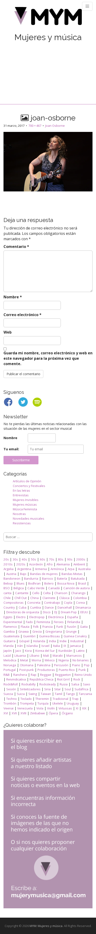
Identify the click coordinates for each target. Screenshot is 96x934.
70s (51, 559)
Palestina (43, 665)
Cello (35, 593)
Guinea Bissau (49, 636)
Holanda (39, 641)
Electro (21, 617)
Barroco (47, 578)
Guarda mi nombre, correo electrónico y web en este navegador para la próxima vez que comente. (48, 358)
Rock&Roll (10, 684)
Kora (28, 651)
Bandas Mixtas (72, 574)
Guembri (29, 636)
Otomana (26, 665)
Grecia (37, 631)
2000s (80, 559)
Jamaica (75, 646)
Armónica (57, 569)
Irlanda (8, 646)
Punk (82, 670)
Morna (36, 660)
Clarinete (48, 598)
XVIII (23, 713)
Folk (36, 626)
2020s (20, 564)
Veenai (8, 708)
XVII (14, 713)
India (52, 641)
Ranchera (20, 675)
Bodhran (34, 583)
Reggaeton (63, 675)
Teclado (26, 699)
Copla (68, 602)
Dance (49, 607)
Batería (62, 578)
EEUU (84, 612)
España (72, 617)
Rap (33, 675)
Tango (70, 694)
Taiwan (46, 694)
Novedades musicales (28, 518)
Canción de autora (76, 588)
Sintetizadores (30, 689)
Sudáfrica (81, 689)
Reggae (45, 675)
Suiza (21, 694)
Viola (39, 708)
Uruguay (73, 703)
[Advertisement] (48, 68)
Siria (47, 689)
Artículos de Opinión (27, 481)
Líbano (34, 655)
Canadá (54, 588)
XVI (5, 713)
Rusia (64, 684)
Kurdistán (65, 651)
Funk (59, 626)
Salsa (75, 684)
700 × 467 (34, 125)
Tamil (58, 694)
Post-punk (26, 670)
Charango (78, 593)
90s (69, 559)
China (34, 598)
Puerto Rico (67, 670)
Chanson (60, 593)
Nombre (12, 297)
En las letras (21, 490)
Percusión (61, 665)
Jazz (18, 651)
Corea (80, 602)
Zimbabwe (37, 713)
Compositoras (13, 602)
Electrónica (56, 617)
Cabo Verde (36, 588)
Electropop (37, 617)
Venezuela (25, 708)
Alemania (63, 564)
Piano (76, 665)
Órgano (67, 713)
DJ (55, 612)
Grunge (71, 631)
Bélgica (19, 588)
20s (6, 559)
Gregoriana (53, 631)
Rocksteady (47, 684)
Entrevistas (21, 495)
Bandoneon (11, 578)
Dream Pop (69, 612)
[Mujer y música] (48, 17)
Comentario (16, 246)
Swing (32, 694)
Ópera (53, 713)
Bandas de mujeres (44, 574)
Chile (7, 598)
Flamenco (10, 626)
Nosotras (19, 514)
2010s (8, 564)
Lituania (20, 655)
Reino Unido (83, 675)
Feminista (43, 622)
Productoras (46, 670)
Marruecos (74, 655)
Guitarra (9, 641)
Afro (50, 564)
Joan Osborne (55, 125)
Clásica (64, 598)
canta (7, 593)
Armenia (41, 569)
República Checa (41, 679)
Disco (47, 612)
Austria (11, 574)
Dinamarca (83, 607)
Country (9, 607)
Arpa (71, 569)
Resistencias (22, 523)
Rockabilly (28, 684)
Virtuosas (65, 708)
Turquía (43, 703)
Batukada (78, 578)
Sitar (57, 689)
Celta (47, 593)
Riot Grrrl (63, 679)
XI (77, 708)
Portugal (9, 670)
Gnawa (23, 631)
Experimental (12, 622)
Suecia (8, 694)
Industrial (77, 641)
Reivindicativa (16, 679)
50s (33, 559)
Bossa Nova (65, 583)
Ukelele (57, 703)
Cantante (21, 593)
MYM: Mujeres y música (46, 926)
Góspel (24, 641)
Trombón (9, 703)
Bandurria (31, 578)
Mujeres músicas (25, 504)
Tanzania (85, 694)
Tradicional (60, 699)
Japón (7, 651)
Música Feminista (25, 509)
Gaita (84, 626)
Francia (47, 626)
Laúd (7, 655)
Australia (84, 569)
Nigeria (63, 660)
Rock (76, 679)
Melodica (9, 660)
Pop (86, 665)
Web (7, 332)
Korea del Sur (45, 651)
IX (65, 646)
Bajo (23, 574)
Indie (63, 641)
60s (42, 559)
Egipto (7, 617)
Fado (29, 622)
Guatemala (11, 636)
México (50, 660)
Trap (75, 699)
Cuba (22, 607)
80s (60, 559)
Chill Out (20, 598)
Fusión (71, 626)
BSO (6, 588)
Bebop (8, 583)
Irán (20, 646)
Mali (46, 655)
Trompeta (27, 703)
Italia (56, 646)
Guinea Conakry (75, 636)
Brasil (82, 583)
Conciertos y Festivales (29, 486)
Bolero (49, 583)
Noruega (9, 665)
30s (15, 559)
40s (24, 559)
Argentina (24, 569)
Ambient (79, 564)
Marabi (58, 655)
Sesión (11, 689)
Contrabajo (52, 602)
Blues (20, 583)
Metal (24, 660)
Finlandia (73, 622)
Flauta (25, 626)
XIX (84, 708)
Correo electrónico (22, 314)
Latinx (80, 651)
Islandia (32, 646)
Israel (45, 646)
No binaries (80, 660)
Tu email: (11, 449)
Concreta (33, 602)
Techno (11, 699)
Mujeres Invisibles (25, 500)
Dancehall (65, 607)
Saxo (86, 684)
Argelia (8, 569)
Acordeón (36, 564)
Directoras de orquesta (22, 612)
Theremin (42, 699)
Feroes (59, 622)
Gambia (9, 631)
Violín (51, 708)
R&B (6, 675)
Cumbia (35, 607)
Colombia (80, 598)
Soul (68, 689)
